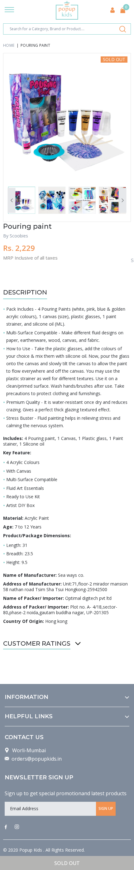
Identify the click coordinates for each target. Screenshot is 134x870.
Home (8, 45)
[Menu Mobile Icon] (9, 10)
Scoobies (19, 236)
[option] (67, 116)
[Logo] (67, 10)
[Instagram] (17, 827)
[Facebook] (6, 827)
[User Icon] (112, 10)
